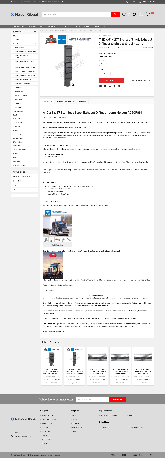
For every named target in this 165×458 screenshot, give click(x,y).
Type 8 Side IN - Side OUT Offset (23, 56)
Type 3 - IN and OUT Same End (25, 71)
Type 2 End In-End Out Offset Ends (24, 63)
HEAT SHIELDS (18, 111)
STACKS (15, 36)
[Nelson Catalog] (57, 228)
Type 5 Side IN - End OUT (23, 79)
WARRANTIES (99, 26)
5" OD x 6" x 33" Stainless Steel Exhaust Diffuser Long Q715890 (75, 371)
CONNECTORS (17, 122)
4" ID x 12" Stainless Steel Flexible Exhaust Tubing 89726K (143, 371)
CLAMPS (15, 115)
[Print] (110, 86)
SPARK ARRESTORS (19, 150)
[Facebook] (100, 86)
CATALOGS (65, 26)
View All (15, 190)
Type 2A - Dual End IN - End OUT (25, 67)
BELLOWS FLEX (18, 138)
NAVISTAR (16, 161)
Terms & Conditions (136, 427)
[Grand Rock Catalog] (53, 265)
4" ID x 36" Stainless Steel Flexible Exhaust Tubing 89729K (120, 371)
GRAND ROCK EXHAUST (35, 26)
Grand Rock (17, 181)
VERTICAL (18, 107)
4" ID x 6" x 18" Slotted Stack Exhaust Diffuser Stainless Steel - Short (52, 371)
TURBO (15, 130)
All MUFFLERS (19, 47)
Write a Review (147, 47)
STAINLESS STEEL (19, 165)
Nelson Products (17, 26)
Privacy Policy (105, 427)
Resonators (19, 91)
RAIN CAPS (16, 146)
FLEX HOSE (16, 119)
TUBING (15, 153)
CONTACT (87, 26)
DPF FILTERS (17, 134)
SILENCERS (76, 26)
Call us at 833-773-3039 (22, 436)
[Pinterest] (119, 86)
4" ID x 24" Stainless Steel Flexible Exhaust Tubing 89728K (97, 371)
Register (152, 2)
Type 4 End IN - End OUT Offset (25, 75)
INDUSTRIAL (19, 99)
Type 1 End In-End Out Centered (25, 51)
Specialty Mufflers (21, 95)
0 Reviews (82, 101)
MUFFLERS (16, 43)
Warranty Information (65, 101)
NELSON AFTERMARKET (22, 176)
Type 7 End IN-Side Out (22, 83)
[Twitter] (114, 86)
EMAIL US (69, 318)
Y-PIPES (15, 157)
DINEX (15, 185)
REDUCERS (16, 126)
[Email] (105, 86)
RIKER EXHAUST (52, 26)
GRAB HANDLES (18, 142)
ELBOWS (16, 40)
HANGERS (18, 103)
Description (47, 101)
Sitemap (45, 443)
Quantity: (103, 69)
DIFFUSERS (18, 87)
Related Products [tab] (50, 342)
